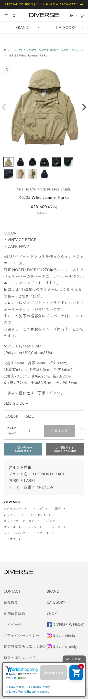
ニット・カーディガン (19, 521)
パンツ (51, 521)
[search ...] (16, 16)
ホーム (12, 50)
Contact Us (23, 449)
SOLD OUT (59, 431)
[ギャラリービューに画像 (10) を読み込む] (44, 174)
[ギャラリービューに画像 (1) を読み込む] (8, 162)
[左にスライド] (3, 107)
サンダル (10, 527)
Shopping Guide (65, 449)
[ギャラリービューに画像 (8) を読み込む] (20, 174)
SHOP (51, 613)
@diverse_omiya (65, 646)
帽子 (58, 508)
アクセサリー (13, 508)
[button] (6, 16)
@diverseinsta (64, 635)
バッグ (39, 508)
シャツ (33, 527)
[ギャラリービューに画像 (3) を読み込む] (32, 162)
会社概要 (11, 602)
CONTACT (12, 591)
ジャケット (39, 514)
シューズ (55, 527)
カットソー (12, 514)
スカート (43, 533)
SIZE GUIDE (16, 403)
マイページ (13, 624)
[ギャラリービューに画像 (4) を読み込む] (44, 162)
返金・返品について (20, 657)
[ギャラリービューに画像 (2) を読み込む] (20, 162)
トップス (10, 539)
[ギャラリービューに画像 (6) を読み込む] (68, 162)
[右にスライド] (84, 107)
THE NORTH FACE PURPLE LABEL (44, 50)
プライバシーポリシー (21, 635)
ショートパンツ (15, 533)
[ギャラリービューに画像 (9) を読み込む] (32, 174)
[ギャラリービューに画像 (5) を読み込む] (56, 162)
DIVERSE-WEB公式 (68, 624)
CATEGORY (66, 27)
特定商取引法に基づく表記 (25, 646)
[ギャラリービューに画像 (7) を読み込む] (8, 174)
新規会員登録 (14, 613)
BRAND (22, 27)
